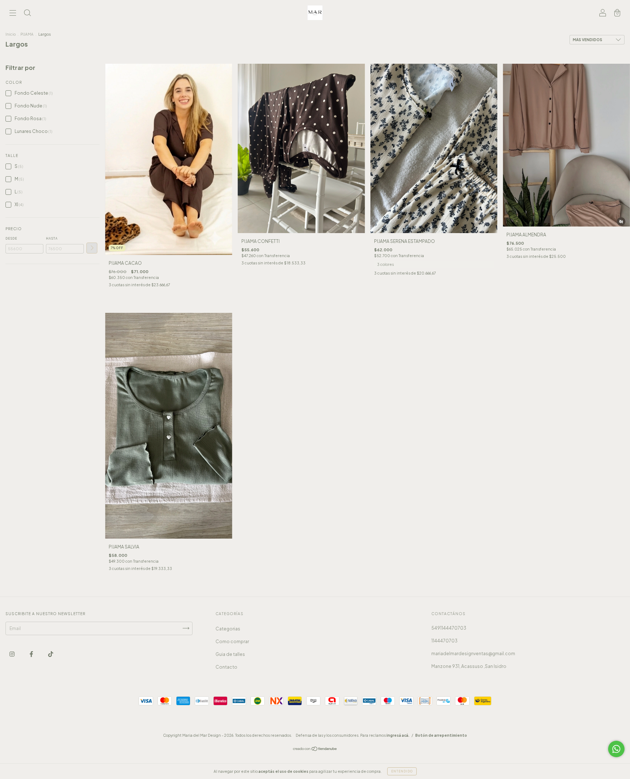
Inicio (10, 34)
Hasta (52, 238)
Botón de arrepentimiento (441, 735)
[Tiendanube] (315, 749)
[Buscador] (27, 13)
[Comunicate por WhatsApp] (616, 749)
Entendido (402, 771)
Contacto (226, 667)
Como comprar (232, 641)
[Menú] (12, 13)
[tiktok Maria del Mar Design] (50, 654)
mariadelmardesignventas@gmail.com (473, 653)
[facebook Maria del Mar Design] (32, 654)
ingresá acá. (397, 735)
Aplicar (91, 248)
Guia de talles (230, 654)
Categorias (227, 629)
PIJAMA (27, 34)
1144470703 (444, 641)
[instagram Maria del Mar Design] (12, 654)
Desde (11, 238)
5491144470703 (448, 628)
